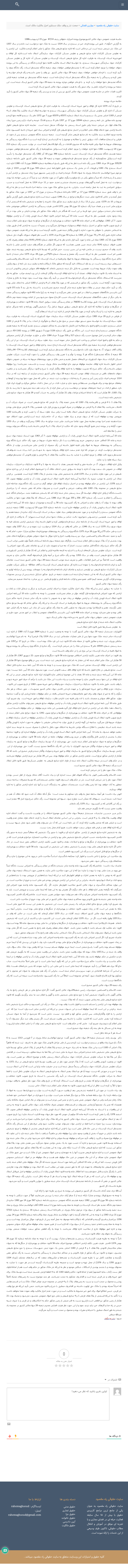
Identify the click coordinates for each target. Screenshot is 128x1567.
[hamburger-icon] (122, 5)
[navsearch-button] (18, 5)
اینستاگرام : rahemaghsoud (26, 1506)
